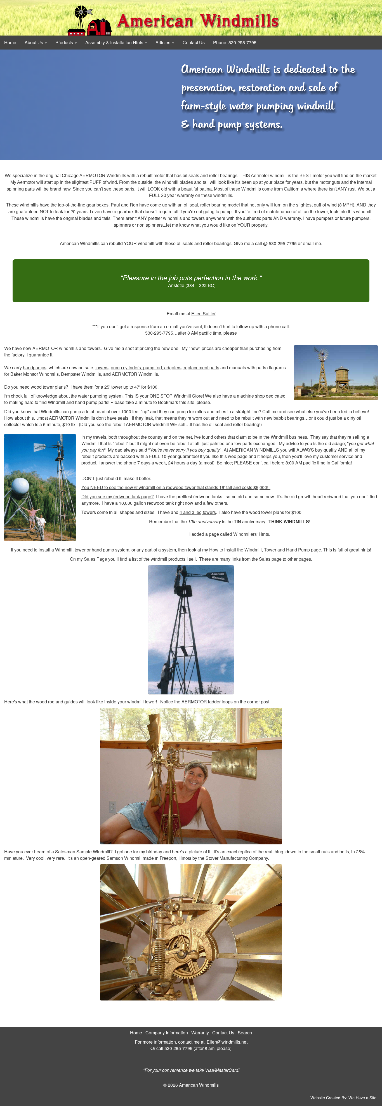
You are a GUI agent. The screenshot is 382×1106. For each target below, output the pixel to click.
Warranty (200, 1032)
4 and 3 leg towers (198, 512)
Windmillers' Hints (251, 534)
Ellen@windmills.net (227, 1042)
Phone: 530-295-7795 (234, 42)
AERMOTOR (124, 374)
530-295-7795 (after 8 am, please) (198, 1048)
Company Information (166, 1032)
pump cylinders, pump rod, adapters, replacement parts (165, 367)
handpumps (34, 367)
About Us (34, 42)
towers (102, 367)
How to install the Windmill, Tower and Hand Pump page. (265, 549)
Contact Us (194, 42)
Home (10, 42)
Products (64, 42)
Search (245, 1032)
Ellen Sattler (203, 313)
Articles (163, 42)
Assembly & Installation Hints (114, 42)
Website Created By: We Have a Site (343, 1097)
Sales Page (95, 559)
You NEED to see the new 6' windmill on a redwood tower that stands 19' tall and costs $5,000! (175, 487)
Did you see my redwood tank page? (117, 496)
